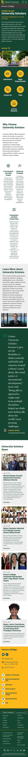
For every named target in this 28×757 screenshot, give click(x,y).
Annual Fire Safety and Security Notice (8, 735)
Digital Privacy (6, 741)
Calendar (5, 725)
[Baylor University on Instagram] (10, 751)
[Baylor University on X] (14, 751)
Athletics (5, 718)
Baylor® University (12, 753)
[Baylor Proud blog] (4, 751)
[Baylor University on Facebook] (7, 751)
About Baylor (5, 715)
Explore (4, 48)
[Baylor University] (10, 2)
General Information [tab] (8, 712)
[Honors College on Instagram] (7, 654)
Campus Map (6, 727)
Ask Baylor (5, 720)
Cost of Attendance (7, 738)
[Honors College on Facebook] (3, 654)
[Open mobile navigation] (26, 2)
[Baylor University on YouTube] (23, 751)
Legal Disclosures (6, 743)
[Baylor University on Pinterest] (20, 751)
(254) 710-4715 (9, 667)
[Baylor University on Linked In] (17, 751)
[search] (22, 2)
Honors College (7, 6)
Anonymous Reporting (8, 732)
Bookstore (5, 722)
